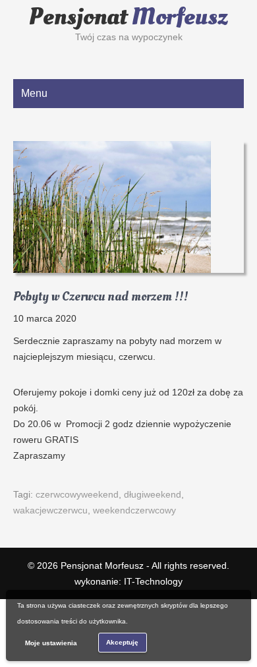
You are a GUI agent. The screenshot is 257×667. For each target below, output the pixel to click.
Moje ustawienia (51, 643)
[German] (32, 56)
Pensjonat (128, 17)
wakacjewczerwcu (50, 510)
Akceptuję (122, 642)
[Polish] (45, 56)
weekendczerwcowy (134, 510)
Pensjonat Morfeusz (102, 565)
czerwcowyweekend (77, 494)
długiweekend (152, 494)
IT (153, 581)
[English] (19, 56)
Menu (34, 93)
